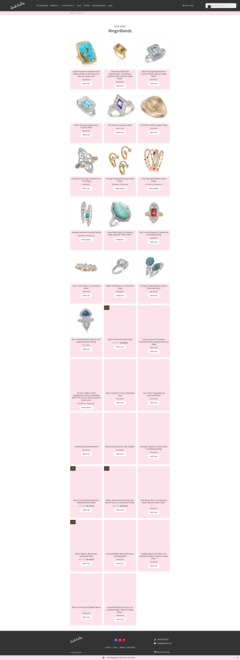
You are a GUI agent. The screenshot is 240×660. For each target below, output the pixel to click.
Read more (120, 239)
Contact (108, 647)
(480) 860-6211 (163, 639)
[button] (58, 6)
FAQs (115, 647)
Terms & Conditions (127, 647)
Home (72, 13)
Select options (120, 188)
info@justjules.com (164, 643)
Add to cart (86, 83)
